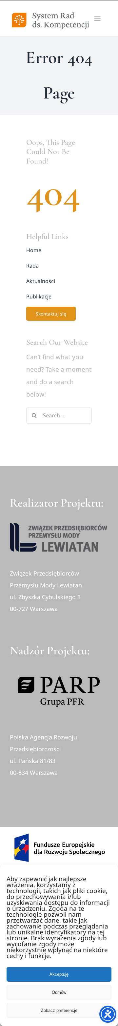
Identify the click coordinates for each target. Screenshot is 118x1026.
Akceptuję (59, 974)
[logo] (59, 526)
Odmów (59, 992)
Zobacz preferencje (59, 1010)
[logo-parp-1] (59, 667)
